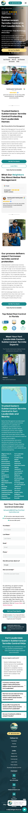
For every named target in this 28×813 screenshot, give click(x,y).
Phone (5, 552)
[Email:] (14, 784)
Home (2, 8)
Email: (14, 787)
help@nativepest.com (14, 789)
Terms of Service (7, 605)
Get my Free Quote (14, 611)
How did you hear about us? (11, 561)
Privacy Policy (18, 603)
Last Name (6, 534)
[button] (25, 3)
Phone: (14, 778)
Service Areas (8, 8)
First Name (6, 525)
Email (5, 543)
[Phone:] (14, 775)
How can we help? (8, 569)
